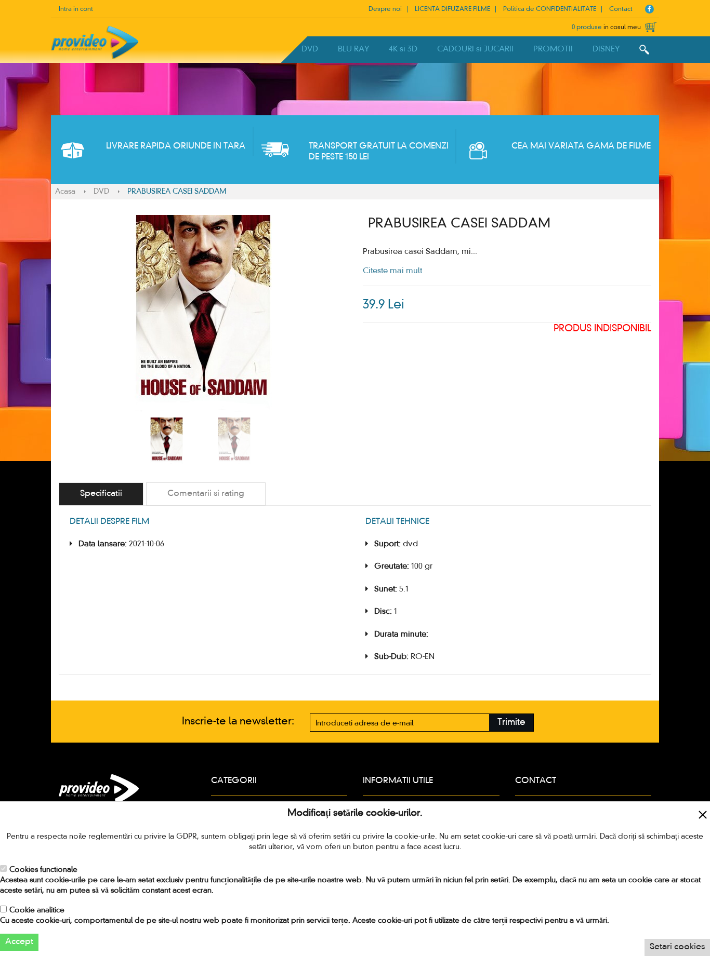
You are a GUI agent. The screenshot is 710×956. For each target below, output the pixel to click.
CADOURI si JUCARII (475, 49)
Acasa (65, 191)
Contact (621, 9)
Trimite (511, 722)
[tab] (101, 494)
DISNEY (606, 49)
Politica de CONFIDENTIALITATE (549, 9)
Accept (19, 942)
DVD (309, 49)
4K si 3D (403, 49)
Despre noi (385, 9)
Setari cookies (677, 947)
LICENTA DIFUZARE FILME (452, 9)
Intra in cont (76, 9)
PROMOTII (553, 49)
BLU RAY (353, 49)
